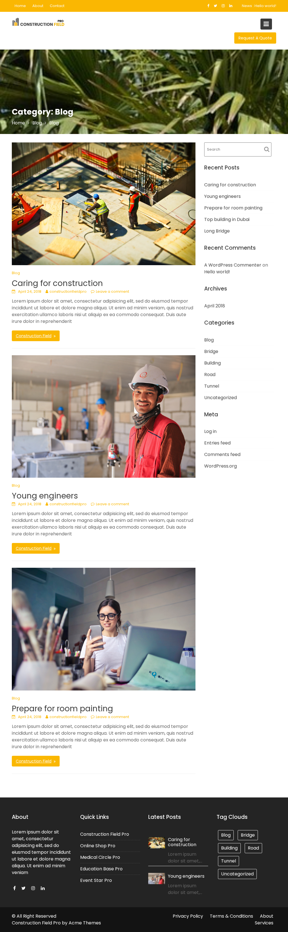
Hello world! (265, 5)
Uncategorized (220, 397)
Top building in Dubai (226, 219)
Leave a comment (112, 291)
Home (20, 5)
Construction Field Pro (104, 834)
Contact (57, 5)
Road (209, 374)
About (37, 5)
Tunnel (211, 386)
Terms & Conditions (231, 916)
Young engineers (45, 495)
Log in (210, 431)
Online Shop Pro (97, 845)
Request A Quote (255, 38)
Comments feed (222, 454)
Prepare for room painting (62, 708)
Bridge (211, 351)
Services (264, 923)
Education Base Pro (101, 868)
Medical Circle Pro (100, 857)
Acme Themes (85, 923)
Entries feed (217, 443)
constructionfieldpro (68, 291)
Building (212, 363)
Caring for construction (57, 283)
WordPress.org (220, 466)
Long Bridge (217, 231)
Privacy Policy (188, 916)
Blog (16, 273)
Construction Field (33, 336)
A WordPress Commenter (232, 265)
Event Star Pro (96, 880)
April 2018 (214, 306)
